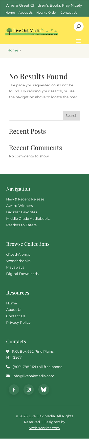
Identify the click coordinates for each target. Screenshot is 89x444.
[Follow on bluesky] (43, 389)
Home (12, 50)
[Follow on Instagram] (28, 389)
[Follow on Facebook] (14, 389)
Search (71, 115)
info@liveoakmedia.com (33, 376)
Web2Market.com (44, 428)
